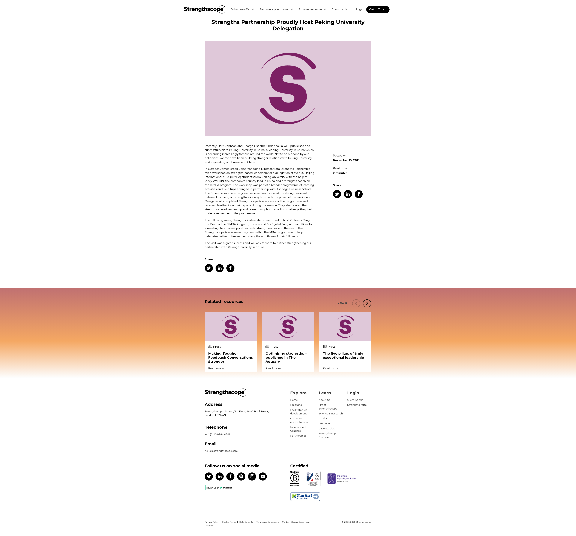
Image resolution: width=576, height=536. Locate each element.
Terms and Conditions (267, 522)
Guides (323, 418)
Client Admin (355, 399)
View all (343, 302)
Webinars (325, 423)
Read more (216, 368)
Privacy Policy (212, 522)
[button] (242, 9)
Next (367, 303)
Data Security (246, 522)
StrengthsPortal (357, 404)
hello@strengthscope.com (221, 450)
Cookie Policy (229, 522)
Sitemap (209, 525)
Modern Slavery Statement (295, 522)
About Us (324, 399)
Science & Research (331, 413)
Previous (356, 303)
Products (296, 404)
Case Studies (327, 428)
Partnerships (298, 435)
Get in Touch (378, 9)
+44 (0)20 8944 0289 (218, 434)
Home (294, 399)
